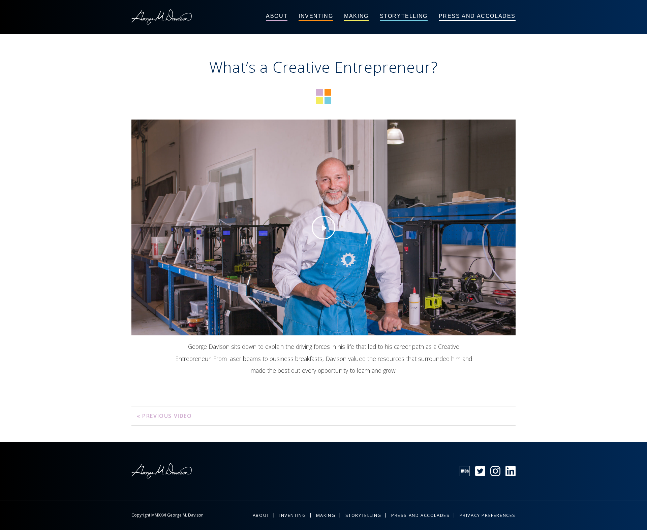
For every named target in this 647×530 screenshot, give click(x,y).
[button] (323, 227)
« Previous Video (164, 416)
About (276, 16)
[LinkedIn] (510, 471)
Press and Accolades (477, 16)
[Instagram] (495, 471)
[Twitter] (480, 471)
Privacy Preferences (488, 515)
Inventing (316, 16)
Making (356, 16)
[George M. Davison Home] (161, 17)
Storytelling (404, 16)
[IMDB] (465, 471)
